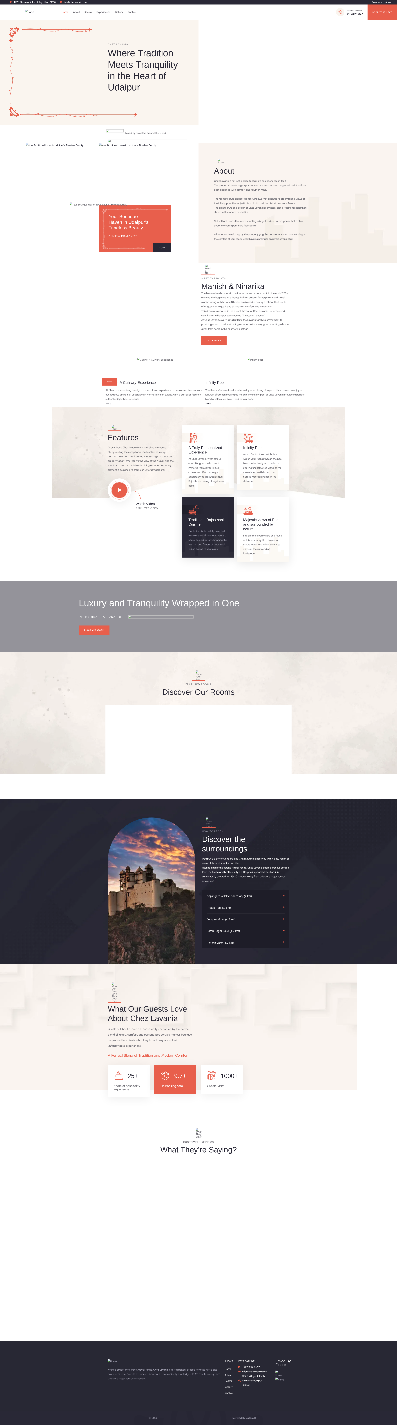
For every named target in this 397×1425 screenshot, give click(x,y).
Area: (118, 769)
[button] (246, 896)
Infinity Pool (252, 448)
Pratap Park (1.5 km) (219, 907)
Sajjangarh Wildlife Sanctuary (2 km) (229, 896)
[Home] (29, 12)
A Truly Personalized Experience (205, 450)
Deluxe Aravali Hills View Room (266, 757)
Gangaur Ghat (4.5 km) (221, 919)
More (162, 248)
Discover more (94, 630)
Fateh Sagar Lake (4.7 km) (223, 931)
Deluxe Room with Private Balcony (174, 757)
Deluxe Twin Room (221, 752)
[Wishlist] (148, 709)
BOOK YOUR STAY (382, 12)
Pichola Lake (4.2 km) (220, 942)
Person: (139, 769)
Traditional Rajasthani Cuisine (206, 522)
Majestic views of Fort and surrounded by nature (261, 524)
